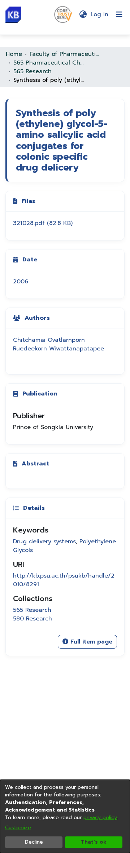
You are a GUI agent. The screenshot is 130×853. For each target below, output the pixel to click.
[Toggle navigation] (119, 14)
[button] (13, 15)
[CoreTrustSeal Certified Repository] (63, 14)
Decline (34, 842)
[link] (43, 223)
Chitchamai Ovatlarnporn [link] (49, 340)
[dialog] (65, 816)
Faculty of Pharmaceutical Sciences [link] (66, 54)
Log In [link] (100, 14)
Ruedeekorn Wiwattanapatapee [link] (58, 348)
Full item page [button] (90, 641)
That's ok (94, 842)
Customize (18, 827)
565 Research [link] (32, 71)
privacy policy (100, 817)
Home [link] (14, 54)
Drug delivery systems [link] (44, 541)
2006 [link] (20, 281)
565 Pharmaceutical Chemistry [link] (49, 62)
